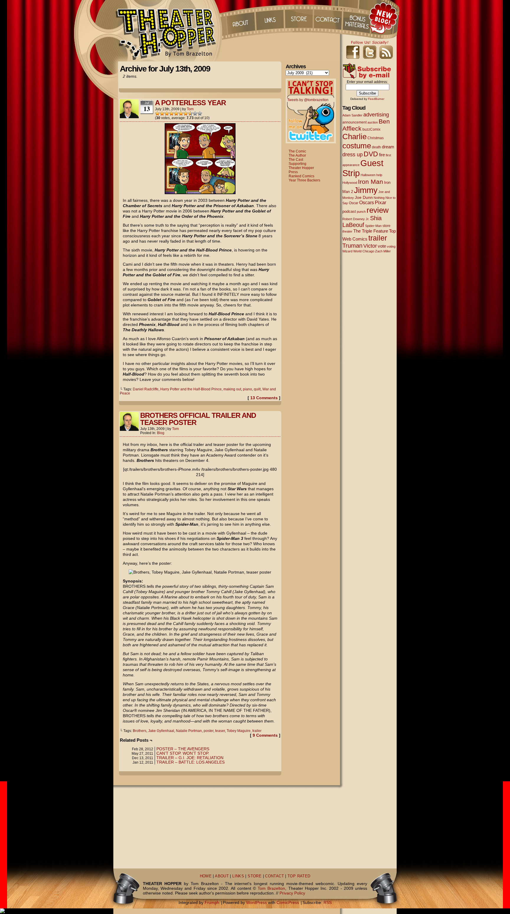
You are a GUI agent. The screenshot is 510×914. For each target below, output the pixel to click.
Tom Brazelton (271, 888)
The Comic (297, 151)
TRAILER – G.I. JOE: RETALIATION (189, 757)
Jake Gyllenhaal (161, 731)
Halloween (368, 175)
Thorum (358, 17)
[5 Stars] (176, 113)
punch (361, 211)
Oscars (366, 202)
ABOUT (222, 876)
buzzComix (371, 129)
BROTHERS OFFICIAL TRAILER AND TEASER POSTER (198, 418)
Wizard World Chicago (358, 251)
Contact (328, 17)
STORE (254, 876)
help (379, 175)
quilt (257, 389)
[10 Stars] (199, 113)
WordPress (256, 902)
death (376, 147)
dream (388, 147)
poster (208, 731)
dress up (352, 155)
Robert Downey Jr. (355, 219)
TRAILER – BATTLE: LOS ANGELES (190, 762)
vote (382, 246)
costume (356, 145)
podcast (349, 211)
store (386, 226)
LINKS (238, 876)
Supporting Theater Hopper (301, 166)
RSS (327, 902)
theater (347, 231)
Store (299, 17)
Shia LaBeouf (362, 221)
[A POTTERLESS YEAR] (200, 192)
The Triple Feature (370, 230)
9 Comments (265, 735)
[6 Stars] (181, 113)
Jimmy (365, 190)
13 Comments (264, 397)
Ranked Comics (301, 176)
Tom (190, 109)
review (378, 210)
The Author (297, 155)
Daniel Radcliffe (145, 389)
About (240, 17)
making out (232, 389)
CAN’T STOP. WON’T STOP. (182, 753)
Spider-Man (373, 226)
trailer (256, 731)
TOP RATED (298, 876)
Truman (352, 245)
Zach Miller (383, 251)
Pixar (380, 202)
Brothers (139, 731)
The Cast (296, 160)
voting (391, 246)
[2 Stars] (162, 113)
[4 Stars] (171, 113)
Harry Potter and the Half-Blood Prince (191, 389)
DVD (371, 154)
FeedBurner (376, 98)
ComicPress (288, 902)
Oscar (353, 203)
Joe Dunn (364, 197)
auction (372, 122)
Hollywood (349, 182)
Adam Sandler (352, 115)
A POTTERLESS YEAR (190, 103)
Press (293, 172)
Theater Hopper (169, 30)
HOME (206, 876)
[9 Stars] (195, 113)
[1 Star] (157, 113)
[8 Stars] (190, 113)
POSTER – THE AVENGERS (182, 748)
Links (269, 17)
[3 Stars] (166, 113)
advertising (376, 114)
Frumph (212, 902)
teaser (220, 731)
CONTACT (274, 876)
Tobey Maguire (239, 731)
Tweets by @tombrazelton (307, 100)
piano (247, 389)
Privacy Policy (292, 893)
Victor (370, 246)
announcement (354, 122)
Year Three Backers (304, 180)
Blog (160, 433)
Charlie (354, 136)
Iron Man (370, 181)
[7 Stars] (185, 113)
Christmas (375, 138)
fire (382, 154)
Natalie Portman (189, 731)
